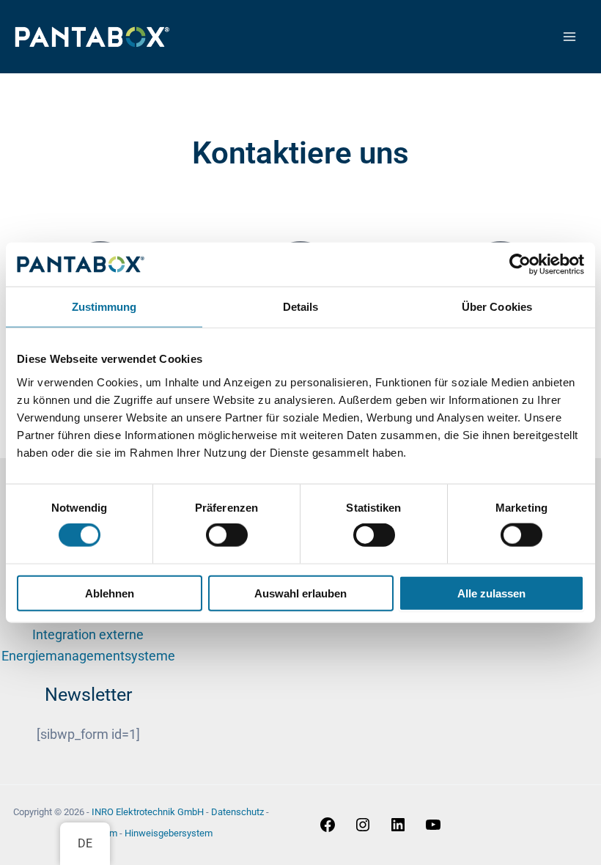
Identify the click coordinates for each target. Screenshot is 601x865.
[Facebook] (327, 828)
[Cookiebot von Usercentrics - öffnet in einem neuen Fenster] (520, 265)
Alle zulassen (491, 592)
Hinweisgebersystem (169, 833)
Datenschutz (237, 811)
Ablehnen (109, 592)
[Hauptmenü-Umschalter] (569, 37)
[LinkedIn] (398, 828)
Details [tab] (301, 307)
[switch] (227, 535)
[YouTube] (433, 828)
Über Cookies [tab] (497, 307)
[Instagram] (363, 828)
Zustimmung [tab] (104, 307)
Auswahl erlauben (300, 592)
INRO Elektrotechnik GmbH (148, 811)
